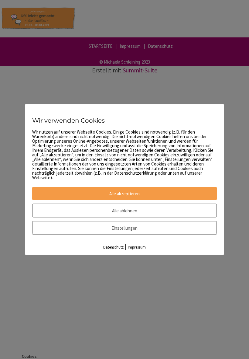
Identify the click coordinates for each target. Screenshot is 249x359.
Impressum (137, 247)
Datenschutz (113, 247)
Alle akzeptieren (124, 194)
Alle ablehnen (124, 211)
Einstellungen (124, 228)
